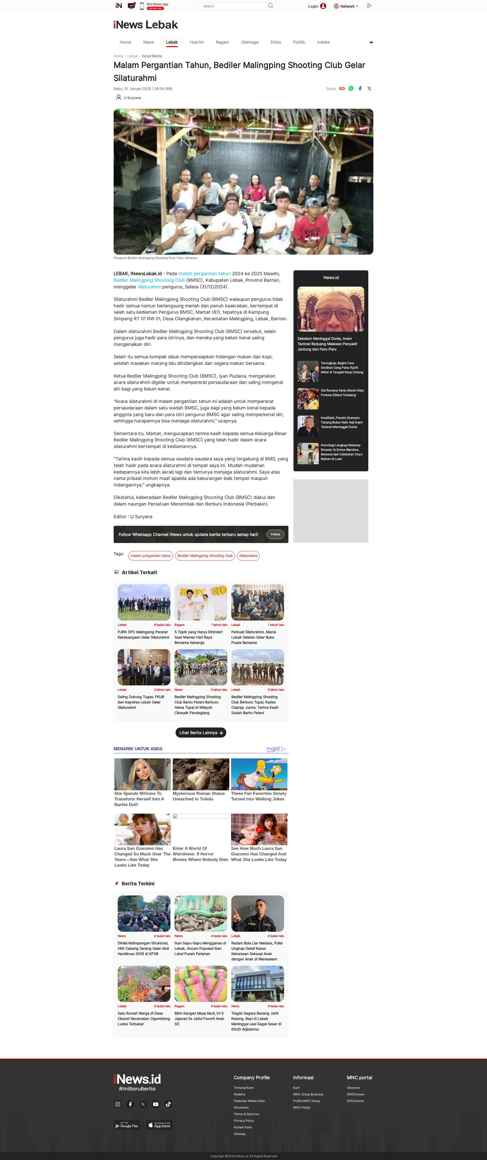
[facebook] (360, 88)
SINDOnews (355, 1094)
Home (125, 42)
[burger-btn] (369, 6)
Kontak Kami (243, 1127)
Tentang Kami (243, 1088)
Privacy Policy (244, 1120)
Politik (299, 42)
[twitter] (369, 88)
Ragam (222, 42)
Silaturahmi (248, 555)
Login (313, 6)
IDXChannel (355, 1101)
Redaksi (239, 1094)
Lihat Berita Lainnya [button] (198, 732)
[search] (271, 6)
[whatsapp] (351, 88)
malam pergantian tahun (204, 273)
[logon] (119, 6)
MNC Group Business (308, 1094)
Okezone (353, 1088)
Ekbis (276, 42)
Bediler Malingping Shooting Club (149, 280)
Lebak (172, 42)
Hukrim (197, 42)
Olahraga (249, 42)
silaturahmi (149, 286)
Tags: (119, 553)
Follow (275, 534)
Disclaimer (241, 1107)
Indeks (323, 42)
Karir (296, 1088)
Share (331, 88)
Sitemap (240, 1134)
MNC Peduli (301, 1107)
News (148, 42)
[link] (342, 88)
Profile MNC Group (306, 1101)
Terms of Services (246, 1114)
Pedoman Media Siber (249, 1101)
